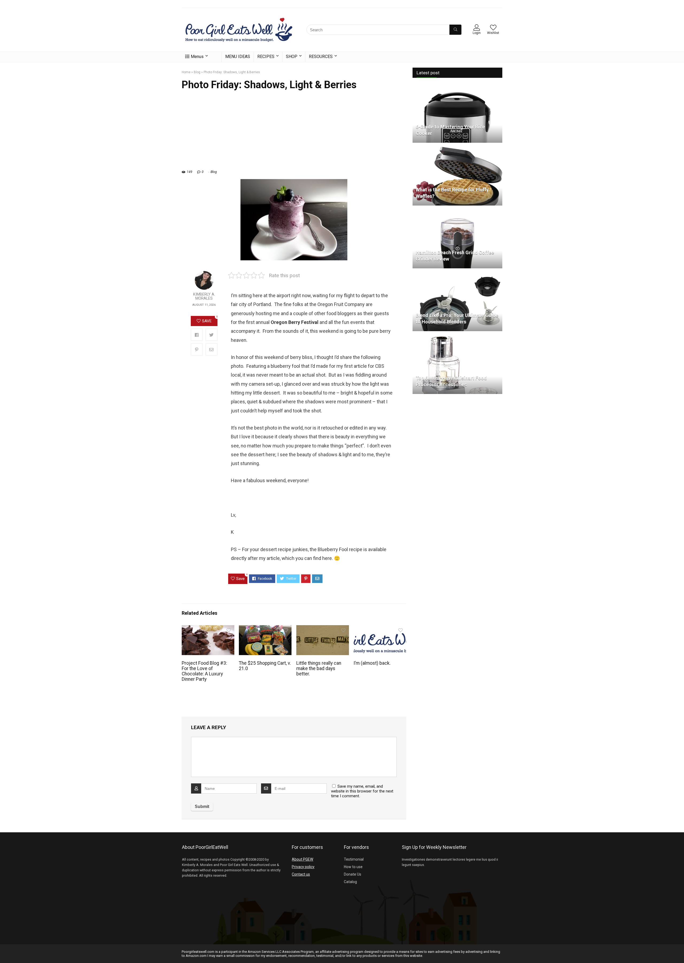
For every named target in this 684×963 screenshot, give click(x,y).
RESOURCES (321, 56)
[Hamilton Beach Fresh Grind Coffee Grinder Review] (457, 212)
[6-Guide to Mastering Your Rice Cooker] (457, 86)
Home (186, 72)
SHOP (291, 56)
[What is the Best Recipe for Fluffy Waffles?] (457, 149)
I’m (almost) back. (372, 663)
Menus (197, 56)
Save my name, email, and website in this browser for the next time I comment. (362, 791)
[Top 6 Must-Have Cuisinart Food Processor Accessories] (457, 337)
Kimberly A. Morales (204, 296)
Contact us (301, 874)
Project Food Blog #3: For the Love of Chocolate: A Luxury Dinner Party (204, 671)
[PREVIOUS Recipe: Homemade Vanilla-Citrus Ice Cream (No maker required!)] (5, 949)
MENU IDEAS (237, 56)
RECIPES (265, 56)
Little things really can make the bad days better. (318, 668)
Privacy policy (303, 867)
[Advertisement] (294, 132)
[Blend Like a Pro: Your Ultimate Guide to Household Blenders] (457, 274)
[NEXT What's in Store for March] (678, 949)
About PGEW (302, 859)
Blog (197, 72)
